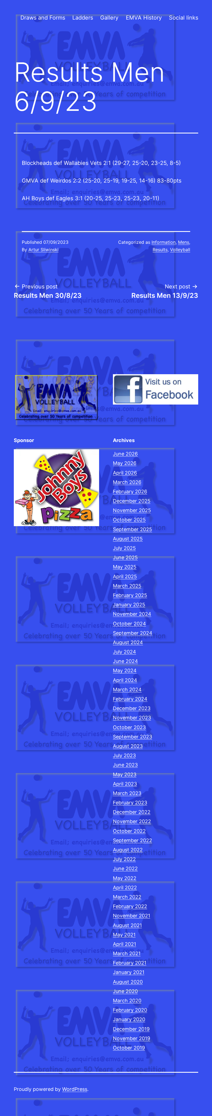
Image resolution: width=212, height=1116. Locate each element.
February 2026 (130, 491)
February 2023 (130, 802)
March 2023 (127, 793)
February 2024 (130, 699)
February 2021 (129, 963)
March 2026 (127, 482)
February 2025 (130, 595)
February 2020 (130, 1010)
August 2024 (128, 642)
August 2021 (127, 925)
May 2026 (124, 463)
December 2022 (131, 812)
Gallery (109, 17)
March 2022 (127, 897)
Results (160, 249)
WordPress (74, 1089)
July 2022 (124, 859)
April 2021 (124, 944)
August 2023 (128, 746)
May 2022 (124, 878)
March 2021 (127, 953)
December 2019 (131, 1029)
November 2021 (131, 916)
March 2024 (127, 689)
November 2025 (132, 510)
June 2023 (125, 765)
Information (164, 242)
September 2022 (132, 840)
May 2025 (124, 567)
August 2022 (128, 850)
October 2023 (129, 727)
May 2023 (124, 774)
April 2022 (125, 887)
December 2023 (131, 708)
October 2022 (129, 831)
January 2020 (129, 1019)
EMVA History (144, 17)
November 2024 (132, 614)
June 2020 (125, 991)
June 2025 (125, 557)
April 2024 (125, 680)
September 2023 (132, 737)
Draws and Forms (42, 17)
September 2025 (132, 529)
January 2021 (128, 972)
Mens (183, 242)
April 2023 (125, 784)
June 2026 (125, 454)
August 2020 (128, 982)
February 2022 (130, 906)
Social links (183, 17)
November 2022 (132, 821)
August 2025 (128, 539)
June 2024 (125, 661)
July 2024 (124, 652)
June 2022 (125, 868)
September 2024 (132, 633)
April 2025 (125, 576)
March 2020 (127, 1000)
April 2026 (125, 473)
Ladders (82, 17)
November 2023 (132, 718)
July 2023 (124, 755)
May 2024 (125, 670)
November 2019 (131, 1038)
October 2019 (129, 1048)
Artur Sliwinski (43, 249)
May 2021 (124, 935)
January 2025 (129, 604)
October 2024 (129, 624)
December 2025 (131, 501)
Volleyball (180, 249)
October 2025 (129, 520)
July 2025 (124, 548)
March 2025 (127, 586)
